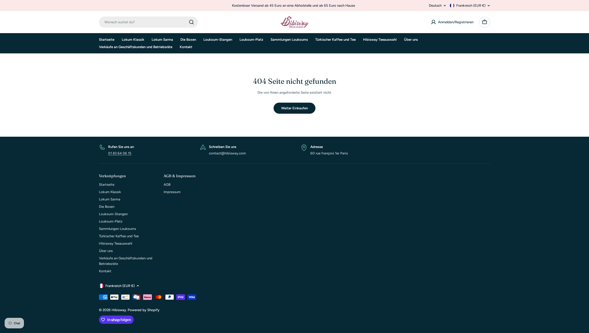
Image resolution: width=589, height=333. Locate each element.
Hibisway (119, 310)
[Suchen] (191, 22)
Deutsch (435, 5)
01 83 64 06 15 (119, 153)
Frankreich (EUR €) (470, 5)
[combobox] (148, 22)
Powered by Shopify (143, 310)
